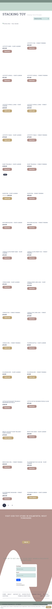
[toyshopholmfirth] (26, 530)
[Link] (43, 1)
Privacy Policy (36, 594)
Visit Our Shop (44, 596)
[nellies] (42, 530)
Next (16, 505)
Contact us (16, 594)
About (9, 594)
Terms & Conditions (24, 596)
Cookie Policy (26, 594)
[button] (7, 111)
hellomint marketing (44, 604)
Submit (18, 579)
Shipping (5, 596)
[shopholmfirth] (9, 530)
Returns (45, 594)
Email (17, 572)
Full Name (18, 566)
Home (4, 594)
